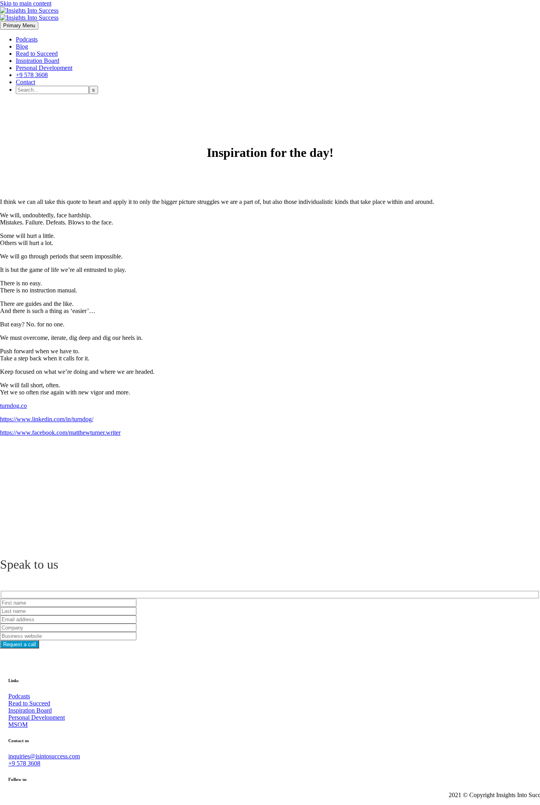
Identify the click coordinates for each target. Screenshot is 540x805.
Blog (22, 46)
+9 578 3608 (32, 75)
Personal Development (44, 67)
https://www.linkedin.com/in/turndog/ (46, 419)
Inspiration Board (37, 60)
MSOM (18, 724)
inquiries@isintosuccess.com (44, 756)
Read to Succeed (37, 53)
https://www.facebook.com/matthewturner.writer (60, 432)
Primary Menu (19, 25)
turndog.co (13, 405)
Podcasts (27, 39)
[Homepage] (29, 14)
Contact (25, 82)
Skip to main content (25, 3)
